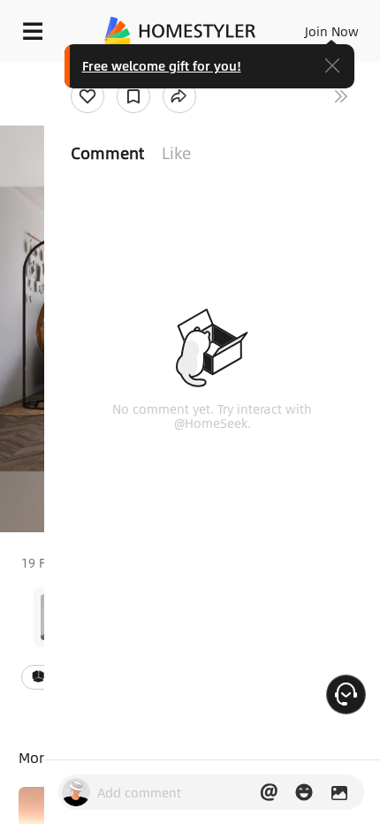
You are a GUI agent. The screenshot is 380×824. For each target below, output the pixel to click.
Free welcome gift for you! (161, 65)
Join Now (332, 31)
